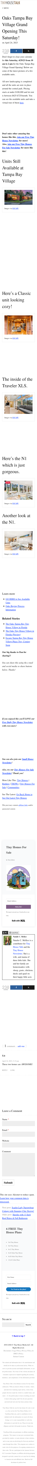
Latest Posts (14, 933)
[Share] (16, 51)
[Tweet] (29, 51)
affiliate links (23, 805)
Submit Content (18, 1356)
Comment (6, 1151)
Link (12, 1070)
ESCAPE (15, 208)
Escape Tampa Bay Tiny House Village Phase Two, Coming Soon (19, 641)
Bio (6, 933)
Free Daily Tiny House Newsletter (17, 722)
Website (5, 1140)
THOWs (14, 783)
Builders (6, 783)
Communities (13, 787)
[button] (18, 877)
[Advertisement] (18, 235)
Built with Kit (18, 920)
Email (5, 1130)
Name (5, 1119)
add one (21, 1046)
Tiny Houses (22, 780)
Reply (5, 1070)
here (22, 102)
